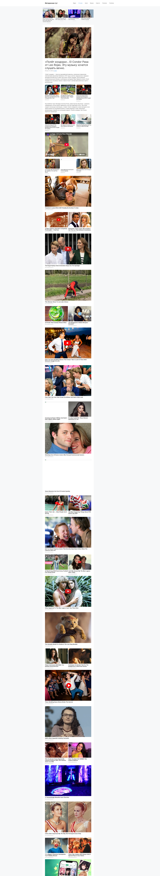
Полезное (104, 3)
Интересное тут (51, 3)
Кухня (86, 3)
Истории (80, 3)
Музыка (92, 3)
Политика (111, 3)
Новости (98, 3)
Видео (74, 3)
